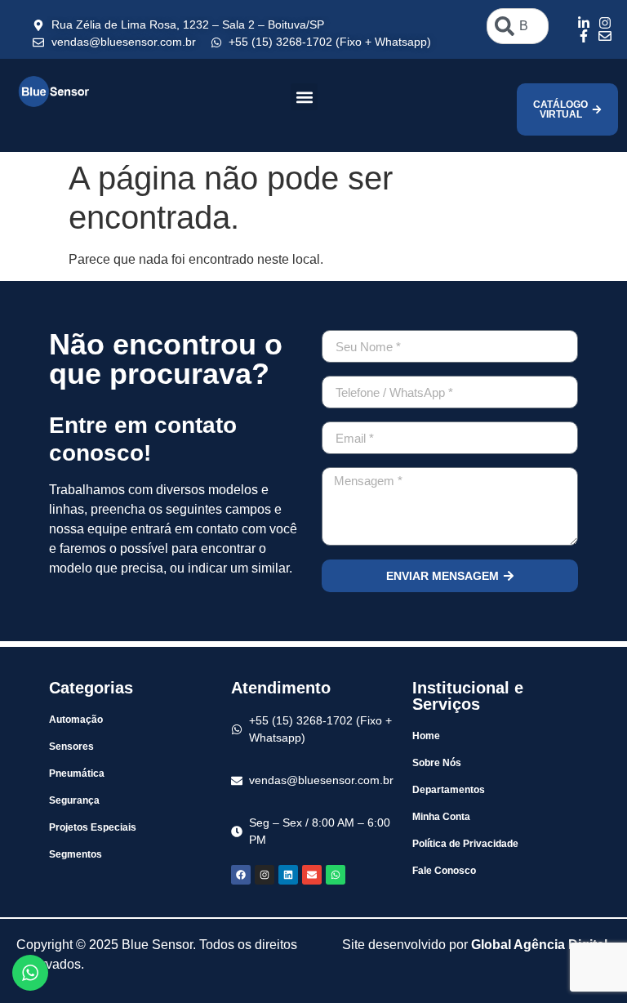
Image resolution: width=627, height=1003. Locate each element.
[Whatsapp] (335, 875)
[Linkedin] (288, 875)
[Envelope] (312, 875)
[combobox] (518, 26)
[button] (304, 96)
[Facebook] (241, 875)
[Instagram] (264, 875)
